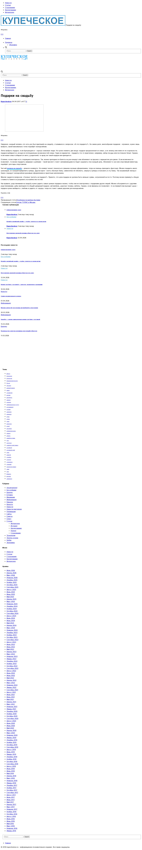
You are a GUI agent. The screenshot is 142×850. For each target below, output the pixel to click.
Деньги (8, 373)
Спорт (9, 519)
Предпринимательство (12, 381)
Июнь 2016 (11, 821)
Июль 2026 (11, 570)
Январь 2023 (11, 659)
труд (8, 471)
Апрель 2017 (11, 804)
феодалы (9, 474)
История (14, 526)
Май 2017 (10, 802)
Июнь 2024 (11, 620)
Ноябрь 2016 (11, 812)
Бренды (4, 326)
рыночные (9, 443)
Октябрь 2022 (12, 666)
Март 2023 (11, 654)
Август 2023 (11, 642)
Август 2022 (11, 671)
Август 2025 (11, 589)
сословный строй (11, 450)
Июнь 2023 (11, 647)
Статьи (8, 5)
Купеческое (9, 376)
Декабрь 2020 (12, 711)
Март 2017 (11, 807)
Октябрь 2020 (12, 716)
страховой (9, 464)
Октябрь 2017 (12, 790)
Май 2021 (10, 699)
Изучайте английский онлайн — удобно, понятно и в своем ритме (26, 221)
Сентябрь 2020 (12, 718)
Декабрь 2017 (12, 785)
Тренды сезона (12, 538)
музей (8, 426)
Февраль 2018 (12, 780)
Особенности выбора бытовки (28, 200)
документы (9, 397)
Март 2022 (11, 683)
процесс (8, 436)
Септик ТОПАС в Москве (25, 202)
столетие (9, 459)
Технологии (11, 535)
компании (9, 412)
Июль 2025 (11, 592)
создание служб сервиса (12, 445)
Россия (8, 383)
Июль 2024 (11, 618)
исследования (10, 407)
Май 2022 (10, 678)
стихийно (9, 457)
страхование (9, 462)
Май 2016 (10, 823)
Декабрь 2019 (12, 740)
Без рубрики (11, 217)
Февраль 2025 (12, 604)
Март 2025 (11, 601)
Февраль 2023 (12, 656)
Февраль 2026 (12, 577)
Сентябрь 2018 (12, 764)
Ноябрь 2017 (11, 788)
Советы (9, 516)
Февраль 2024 (12, 630)
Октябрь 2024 (12, 611)
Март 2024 (11, 628)
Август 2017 (11, 795)
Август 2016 (11, 816)
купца (8, 416)
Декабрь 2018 (12, 757)
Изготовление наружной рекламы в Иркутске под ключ (23, 233)
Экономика (11, 543)
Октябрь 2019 (12, 745)
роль (8, 440)
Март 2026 (11, 575)
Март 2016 (11, 826)
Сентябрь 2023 (12, 640)
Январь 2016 (11, 831)
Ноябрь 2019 (11, 742)
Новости (8, 3)
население (9, 428)
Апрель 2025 (11, 599)
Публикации (11, 511)
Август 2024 (11, 616)
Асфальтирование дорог (14, 210)
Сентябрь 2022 (12, 668)
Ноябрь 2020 (12, 714)
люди (8, 421)
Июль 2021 (11, 695)
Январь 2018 (11, 783)
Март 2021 (11, 704)
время (8, 390)
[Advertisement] (39, 65)
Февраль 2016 (12, 828)
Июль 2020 (11, 723)
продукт (8, 433)
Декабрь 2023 (12, 632)
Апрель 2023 (11, 652)
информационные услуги (13, 404)
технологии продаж (11, 467)
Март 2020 (11, 733)
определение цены (11, 431)
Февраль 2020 (12, 735)
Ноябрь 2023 (12, 635)
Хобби (9, 540)
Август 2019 (11, 749)
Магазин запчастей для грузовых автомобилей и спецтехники (19, 308)
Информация (6, 303)
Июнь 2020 (11, 726)
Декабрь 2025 (12, 580)
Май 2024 (10, 623)
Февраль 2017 (12, 809)
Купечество (9, 378)
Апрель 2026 (11, 573)
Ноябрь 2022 (12, 663)
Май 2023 (10, 649)
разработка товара (11, 438)
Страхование (10, 7)
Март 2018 (11, 778)
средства (9, 455)
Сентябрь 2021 (12, 690)
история (8, 409)
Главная (8, 38)
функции (9, 476)
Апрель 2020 (11, 730)
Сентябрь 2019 (12, 747)
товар (8, 469)
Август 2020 (11, 721)
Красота (4, 291)
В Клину (10, 495)
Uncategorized (12, 488)
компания (9, 414)
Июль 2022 (11, 673)
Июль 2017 (11, 797)
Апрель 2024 (11, 625)
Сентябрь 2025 (12, 587)
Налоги (13, 531)
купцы (8, 419)
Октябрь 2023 (12, 637)
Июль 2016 (11, 819)
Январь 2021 (11, 709)
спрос (8, 452)
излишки (9, 402)
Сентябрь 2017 (12, 792)
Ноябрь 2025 (12, 582)
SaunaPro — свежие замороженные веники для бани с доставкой (20, 319)
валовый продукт (11, 388)
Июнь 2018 (11, 771)
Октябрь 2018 (12, 761)
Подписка (8, 42)
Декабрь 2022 (12, 661)
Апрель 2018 (11, 776)
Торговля (9, 385)
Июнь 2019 (11, 752)
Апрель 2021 (11, 702)
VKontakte (13, 45)
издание (8, 400)
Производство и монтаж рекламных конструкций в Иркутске (19, 331)
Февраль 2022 (12, 685)
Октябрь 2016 (12, 814)
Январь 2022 (11, 687)
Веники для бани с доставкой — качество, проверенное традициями (21, 284)
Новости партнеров (14, 509)
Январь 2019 (11, 754)
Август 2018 (11, 766)
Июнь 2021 (11, 697)
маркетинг (9, 424)
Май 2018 (10, 773)
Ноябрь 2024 (12, 609)
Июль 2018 (11, 769)
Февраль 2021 (12, 706)
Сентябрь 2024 (12, 613)
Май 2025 (10, 597)
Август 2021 (11, 692)
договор (8, 395)
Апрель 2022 (11, 680)
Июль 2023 (11, 644)
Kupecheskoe (6, 101)
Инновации (11, 497)
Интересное (9, 12)
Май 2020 (10, 728)
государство (9, 393)
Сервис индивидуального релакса (11, 296)
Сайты (9, 514)
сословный (9, 447)
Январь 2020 (11, 738)
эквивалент (9, 479)
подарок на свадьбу (14, 168)
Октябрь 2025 (12, 585)
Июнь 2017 (11, 800)
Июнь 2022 (11, 675)
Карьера (10, 502)
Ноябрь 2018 (11, 759)
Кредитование (10, 10)
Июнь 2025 (11, 594)
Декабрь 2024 (12, 606)
